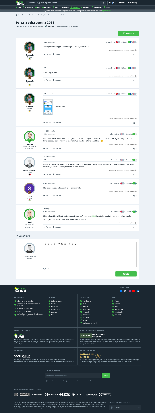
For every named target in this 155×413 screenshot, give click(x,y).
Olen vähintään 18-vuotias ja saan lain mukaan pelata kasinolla (69, 381)
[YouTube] (133, 291)
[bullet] (65, 244)
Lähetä (126, 274)
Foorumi (76, 7)
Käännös (124, 42)
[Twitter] (125, 291)
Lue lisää (99, 11)
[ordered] (62, 244)
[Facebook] (121, 291)
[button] (125, 407)
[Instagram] (129, 291)
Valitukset (65, 7)
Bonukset (47, 7)
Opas (56, 7)
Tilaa (106, 375)
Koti (19, 7)
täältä (93, 216)
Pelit (38, 7)
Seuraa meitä (124, 288)
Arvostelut (86, 7)
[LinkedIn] (138, 291)
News (108, 7)
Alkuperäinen (110, 42)
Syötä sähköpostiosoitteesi (54, 374)
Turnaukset (98, 7)
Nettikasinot (29, 7)
